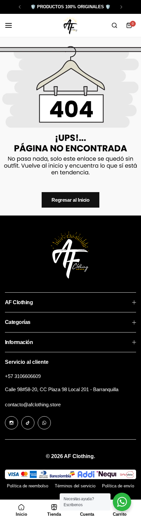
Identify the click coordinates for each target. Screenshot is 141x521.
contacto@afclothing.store (33, 404)
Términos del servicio (75, 485)
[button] (20, 7)
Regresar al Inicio (70, 200)
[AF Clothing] (70, 25)
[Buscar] (114, 25)
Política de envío (118, 485)
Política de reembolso (27, 485)
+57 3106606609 (23, 376)
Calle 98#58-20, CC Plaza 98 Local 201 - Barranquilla (61, 389)
